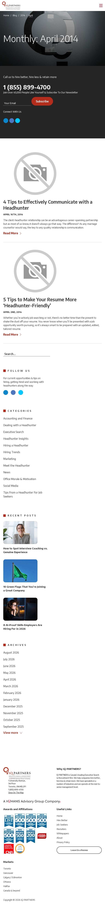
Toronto (7, 868)
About (59, 837)
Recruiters (61, 829)
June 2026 (9, 666)
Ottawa (7, 881)
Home (6, 15)
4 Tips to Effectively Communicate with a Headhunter (47, 205)
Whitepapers (63, 833)
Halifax (6, 886)
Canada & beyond (11, 890)
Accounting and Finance (17, 418)
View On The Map (16, 792)
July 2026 (8, 659)
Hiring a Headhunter (15, 445)
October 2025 (11, 719)
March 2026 (10, 686)
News (6, 472)
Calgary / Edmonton (12, 877)
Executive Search (13, 431)
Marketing (9, 458)
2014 (22, 15)
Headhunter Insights (15, 438)
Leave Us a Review (79, 850)
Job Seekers (62, 824)
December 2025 (13, 706)
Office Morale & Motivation (19, 479)
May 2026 (9, 672)
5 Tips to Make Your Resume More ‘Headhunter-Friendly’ (40, 302)
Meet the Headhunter (16, 465)
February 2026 (12, 692)
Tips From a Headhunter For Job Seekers (22, 494)
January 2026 (11, 699)
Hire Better (62, 820)
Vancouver (8, 873)
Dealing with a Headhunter (19, 425)
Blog (15, 15)
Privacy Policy (63, 842)
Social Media (10, 485)
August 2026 (11, 652)
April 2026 (9, 679)
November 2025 (13, 713)
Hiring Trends (11, 452)
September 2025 (13, 726)
